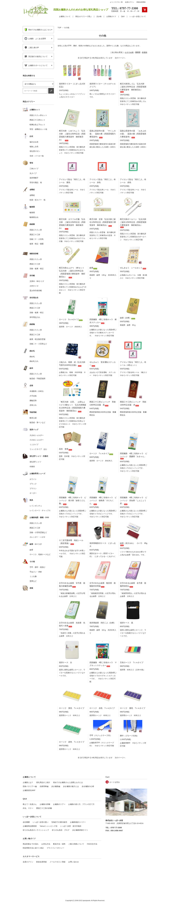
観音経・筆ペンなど (37, 422)
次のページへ (120, 58)
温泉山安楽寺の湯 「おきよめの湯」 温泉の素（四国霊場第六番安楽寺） (133, 134)
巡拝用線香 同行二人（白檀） (102, 623)
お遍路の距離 (45, 804)
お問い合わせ (73, 862)
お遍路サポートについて (38, 65)
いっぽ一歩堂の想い (40, 822)
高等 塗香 (63, 449)
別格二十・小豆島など (38, 344)
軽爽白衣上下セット (37, 125)
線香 (91, 268)
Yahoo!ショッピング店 (48, 826)
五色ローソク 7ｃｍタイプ (131, 662)
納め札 (32, 357)
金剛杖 (32, 195)
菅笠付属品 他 (36, 182)
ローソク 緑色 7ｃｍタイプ (71, 742)
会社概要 (26, 822)
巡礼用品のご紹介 (43, 782)
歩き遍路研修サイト (80, 830)
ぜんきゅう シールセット (131, 268)
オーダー (33, 493)
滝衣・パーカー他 (37, 156)
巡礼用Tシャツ (35, 462)
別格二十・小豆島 (37, 239)
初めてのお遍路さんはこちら (39, 30)
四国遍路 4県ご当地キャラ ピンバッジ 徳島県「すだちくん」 (103, 500)
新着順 (144, 52)
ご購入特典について (76, 844)
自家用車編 (44, 786)
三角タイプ (34, 169)
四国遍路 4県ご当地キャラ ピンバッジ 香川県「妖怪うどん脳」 (72, 500)
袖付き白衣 (34, 142)
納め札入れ (34, 361)
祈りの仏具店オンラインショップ (36, 830)
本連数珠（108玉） (37, 391)
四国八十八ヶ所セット (38, 115)
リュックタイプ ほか (38, 449)
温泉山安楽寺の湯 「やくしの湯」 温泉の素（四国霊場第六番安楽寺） (102, 134)
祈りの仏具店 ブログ (60, 830)
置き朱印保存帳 (36, 291)
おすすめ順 (129, 52)
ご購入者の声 (33, 48)
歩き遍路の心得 (88, 786)
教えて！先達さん (30, 804)
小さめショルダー (37, 440)
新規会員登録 (141, 2)
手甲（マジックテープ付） (100, 735)
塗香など (33, 581)
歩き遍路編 (55, 786)
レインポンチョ (36, 506)
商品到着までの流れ (30, 844)
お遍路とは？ (28, 782)
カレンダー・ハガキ (37, 537)
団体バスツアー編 (30, 786)
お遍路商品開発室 (30, 826)
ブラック (33, 484)
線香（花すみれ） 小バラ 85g (133, 543)
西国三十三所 (35, 235)
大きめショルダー (37, 435)
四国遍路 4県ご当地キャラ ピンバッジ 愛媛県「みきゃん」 (133, 454)
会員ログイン (129, 2)
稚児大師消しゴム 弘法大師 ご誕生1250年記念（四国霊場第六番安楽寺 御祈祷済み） (133, 87)
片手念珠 (33, 396)
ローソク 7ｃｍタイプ (99, 453)
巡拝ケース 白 (65, 662)
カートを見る (114, 782)
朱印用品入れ (35, 317)
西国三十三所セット (37, 120)
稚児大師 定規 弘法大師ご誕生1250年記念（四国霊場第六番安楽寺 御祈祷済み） (102, 222)
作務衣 (32, 467)
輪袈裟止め (34, 217)
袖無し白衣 (34, 147)
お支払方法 (45, 844)
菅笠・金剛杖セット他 (38, 129)
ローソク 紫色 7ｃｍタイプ (132, 708)
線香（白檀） (125, 318)
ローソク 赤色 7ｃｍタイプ (102, 708)
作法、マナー (28, 808)
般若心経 (33, 418)
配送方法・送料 (59, 844)
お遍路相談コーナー (78, 822)
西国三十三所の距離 (44, 808)
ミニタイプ (34, 444)
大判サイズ (34, 286)
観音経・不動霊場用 (37, 379)
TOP (59, 28)
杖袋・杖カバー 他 (37, 200)
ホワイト (33, 479)
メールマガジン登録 (57, 862)
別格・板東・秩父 (37, 269)
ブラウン (33, 488)
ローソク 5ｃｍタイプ (69, 319)
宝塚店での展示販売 (59, 822)
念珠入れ (33, 405)
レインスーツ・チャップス (40, 510)
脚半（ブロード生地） (129, 736)
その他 (66, 28)
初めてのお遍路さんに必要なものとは (68, 782)
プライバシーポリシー (55, 848)
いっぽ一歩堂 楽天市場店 (70, 826)
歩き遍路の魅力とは (71, 786)
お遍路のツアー (59, 804)
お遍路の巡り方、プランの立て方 (81, 804)
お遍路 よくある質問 (37, 39)
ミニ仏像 (33, 576)
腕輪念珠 (33, 400)
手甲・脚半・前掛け (37, 567)
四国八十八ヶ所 (36, 230)
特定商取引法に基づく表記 (33, 848)
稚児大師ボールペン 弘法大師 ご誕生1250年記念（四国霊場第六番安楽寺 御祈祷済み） (134, 222)
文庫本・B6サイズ (37, 281)
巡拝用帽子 (34, 178)
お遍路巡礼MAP (29, 790)
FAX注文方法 (92, 844)
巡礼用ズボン (35, 151)
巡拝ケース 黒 (126, 623)
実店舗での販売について (38, 56)
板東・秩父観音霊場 (37, 339)
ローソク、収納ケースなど (40, 554)
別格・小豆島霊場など (38, 532)
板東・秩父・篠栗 (37, 244)
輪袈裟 (32, 212)
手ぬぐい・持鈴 (36, 572)
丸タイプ (33, 173)
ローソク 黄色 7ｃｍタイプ (71, 708)
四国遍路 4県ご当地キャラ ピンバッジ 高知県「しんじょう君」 (133, 500)
